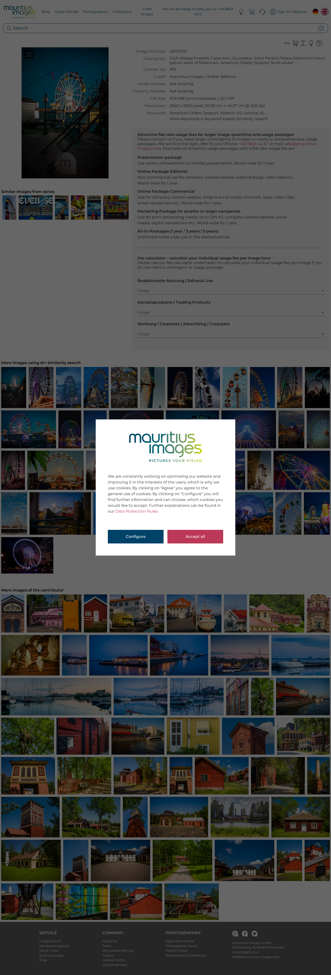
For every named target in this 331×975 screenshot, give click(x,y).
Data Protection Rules (136, 511)
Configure (136, 536)
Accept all (195, 536)
